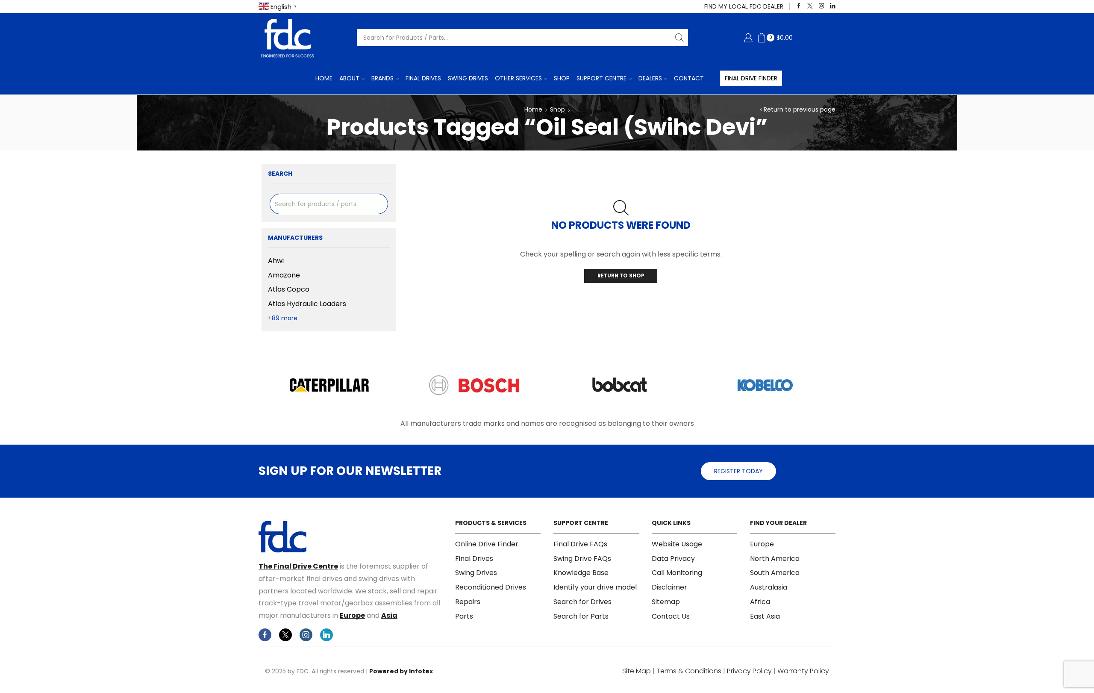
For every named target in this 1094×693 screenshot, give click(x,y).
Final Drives (423, 78)
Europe (352, 615)
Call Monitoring (677, 573)
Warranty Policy (803, 671)
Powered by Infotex (401, 671)
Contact (689, 78)
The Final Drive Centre (298, 566)
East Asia (765, 616)
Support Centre (601, 78)
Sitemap (666, 602)
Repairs (467, 602)
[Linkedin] (832, 6)
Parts (464, 616)
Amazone (284, 275)
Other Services (518, 78)
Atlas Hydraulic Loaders (307, 304)
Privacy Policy (749, 671)
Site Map (636, 671)
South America (775, 573)
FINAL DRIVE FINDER (751, 78)
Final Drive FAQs (580, 544)
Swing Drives (468, 78)
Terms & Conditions (688, 671)
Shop (562, 78)
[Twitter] (810, 6)
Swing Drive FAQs (582, 558)
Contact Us (671, 616)
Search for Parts (581, 616)
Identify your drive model (595, 587)
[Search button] (679, 37)
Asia (389, 615)
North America (775, 558)
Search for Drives (582, 602)
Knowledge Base (581, 573)
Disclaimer (669, 587)
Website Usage (677, 544)
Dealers (650, 78)
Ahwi (276, 260)
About (349, 78)
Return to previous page (799, 109)
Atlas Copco (288, 289)
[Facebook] (799, 6)
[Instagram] (821, 6)
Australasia (768, 587)
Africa (760, 602)
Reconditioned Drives (490, 587)
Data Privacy (673, 558)
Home (323, 78)
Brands (382, 78)
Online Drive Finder (486, 544)
